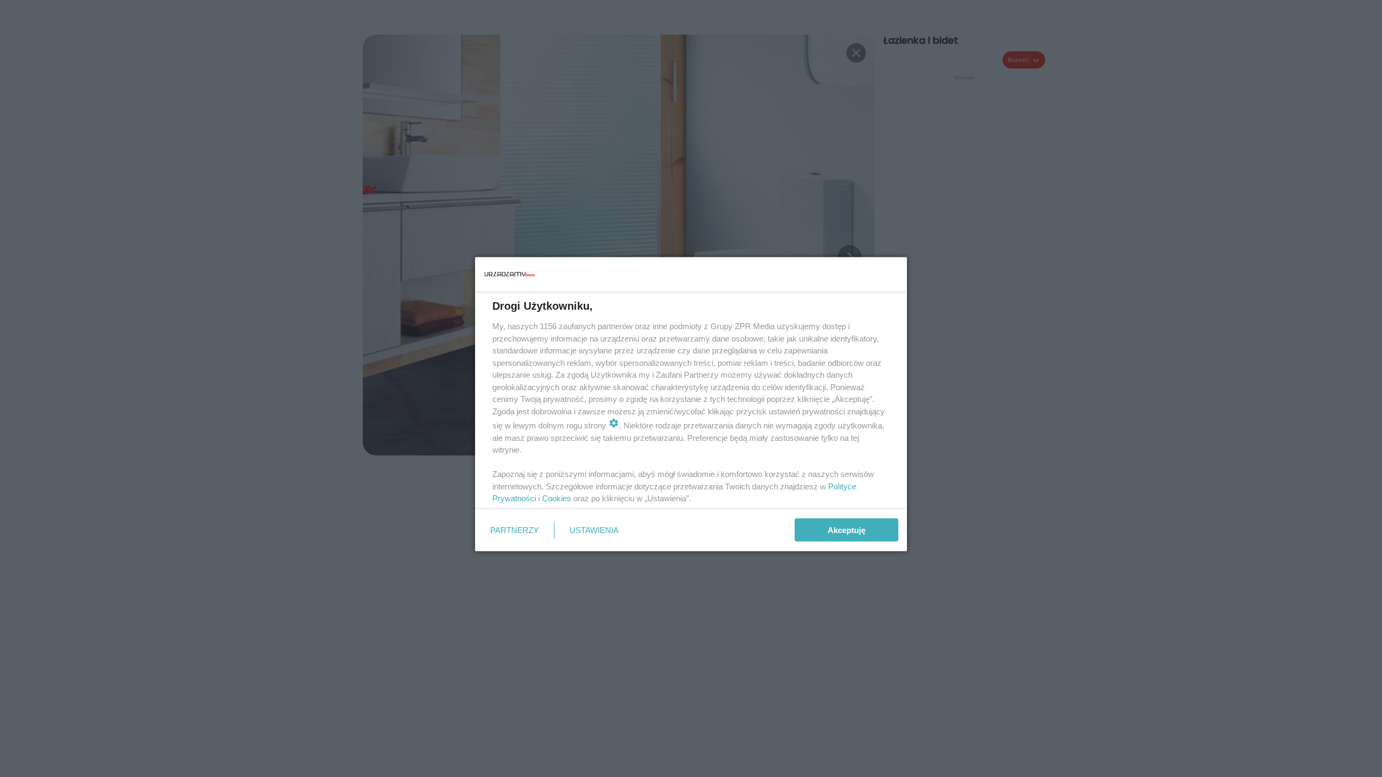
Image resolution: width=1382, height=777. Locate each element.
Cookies (556, 498)
